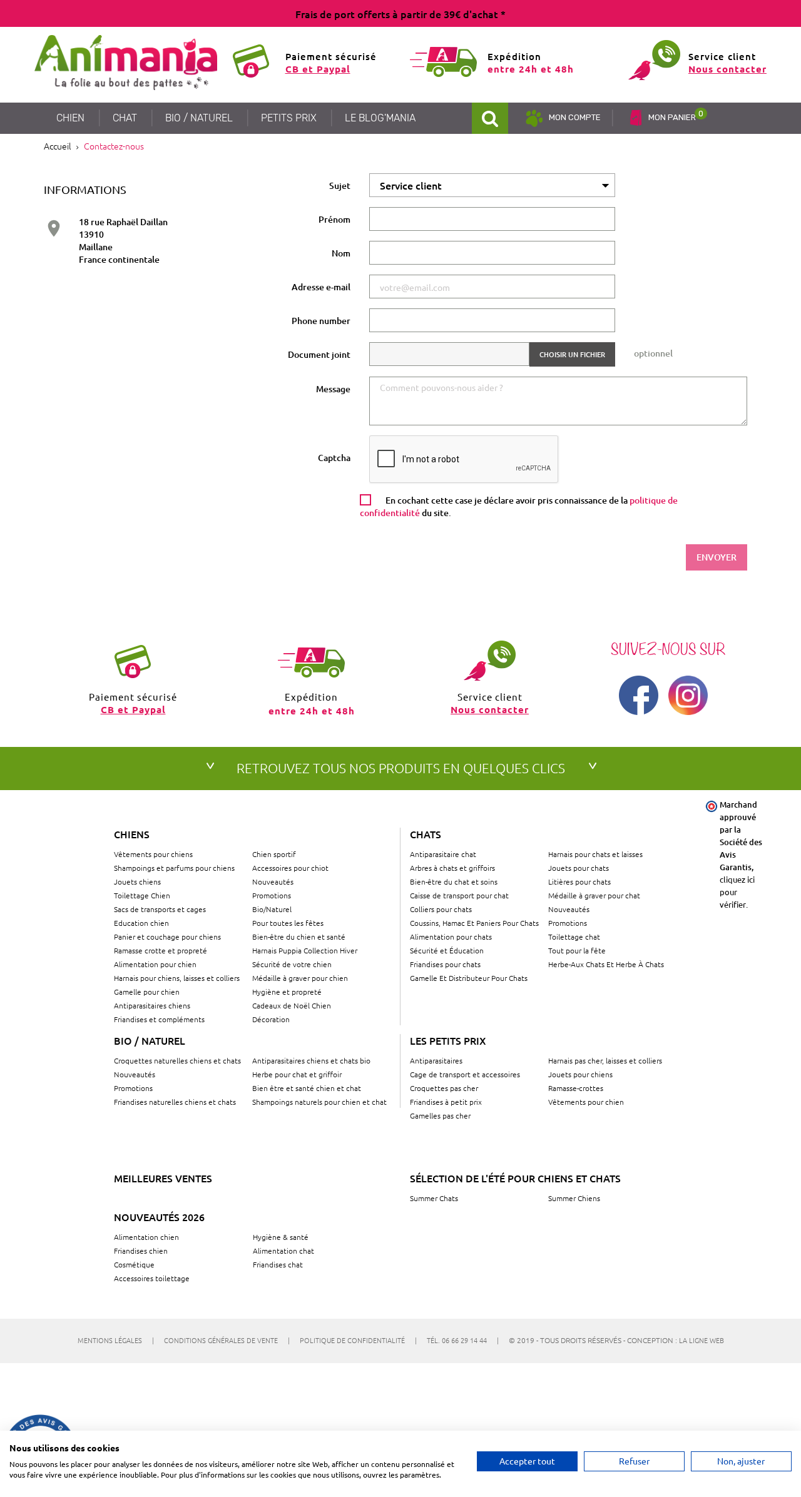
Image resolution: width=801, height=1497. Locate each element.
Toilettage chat (574, 936)
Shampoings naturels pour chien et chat (319, 1102)
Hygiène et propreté (287, 992)
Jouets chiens (137, 881)
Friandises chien (141, 1251)
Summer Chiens (574, 1198)
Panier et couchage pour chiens (167, 936)
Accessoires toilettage (152, 1278)
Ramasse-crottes (575, 1088)
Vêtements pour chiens (153, 854)
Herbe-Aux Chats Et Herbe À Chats (606, 964)
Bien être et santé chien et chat (306, 1088)
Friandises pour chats (445, 964)
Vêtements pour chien (586, 1102)
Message (333, 389)
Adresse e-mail (321, 287)
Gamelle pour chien (147, 992)
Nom (341, 253)
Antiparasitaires (436, 1060)
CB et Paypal (317, 69)
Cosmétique (134, 1264)
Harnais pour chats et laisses (595, 854)
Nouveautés (272, 881)
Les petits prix (448, 1040)
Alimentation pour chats (451, 936)
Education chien (141, 923)
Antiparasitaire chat (443, 854)
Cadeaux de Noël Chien (291, 1005)
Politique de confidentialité (358, 1340)
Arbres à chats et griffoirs (452, 868)
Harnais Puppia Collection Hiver (304, 950)
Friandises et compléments (159, 1019)
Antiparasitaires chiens (152, 1005)
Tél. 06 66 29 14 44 (463, 1340)
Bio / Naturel (149, 1040)
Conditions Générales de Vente (227, 1340)
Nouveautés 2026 (159, 1216)
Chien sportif (274, 854)
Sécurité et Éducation (447, 950)
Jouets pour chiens (580, 1074)
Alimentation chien (146, 1237)
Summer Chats (434, 1198)
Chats (425, 834)
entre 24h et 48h (530, 69)
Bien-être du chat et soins (453, 881)
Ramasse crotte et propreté (160, 950)
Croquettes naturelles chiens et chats (177, 1060)
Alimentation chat (283, 1251)
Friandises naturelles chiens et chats (175, 1102)
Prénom (334, 219)
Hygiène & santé (281, 1237)
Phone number (321, 321)
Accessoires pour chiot (290, 868)
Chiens (132, 834)
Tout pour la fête (577, 950)
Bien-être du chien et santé (298, 936)
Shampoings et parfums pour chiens (174, 868)
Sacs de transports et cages (160, 909)
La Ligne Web (701, 1340)
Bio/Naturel (272, 909)
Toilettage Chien (142, 895)
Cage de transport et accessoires (465, 1074)
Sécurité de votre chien (292, 964)
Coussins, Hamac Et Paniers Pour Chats (474, 923)
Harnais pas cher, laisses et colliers (605, 1060)
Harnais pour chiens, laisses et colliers (177, 978)
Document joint (319, 354)
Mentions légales (116, 1340)
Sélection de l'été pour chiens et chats (515, 1178)
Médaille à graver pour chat (594, 895)
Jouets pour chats (578, 868)
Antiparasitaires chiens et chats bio (311, 1060)
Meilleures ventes (163, 1178)
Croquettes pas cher (444, 1088)
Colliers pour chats (441, 909)
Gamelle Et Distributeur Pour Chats (469, 978)
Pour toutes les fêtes (288, 923)
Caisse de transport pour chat (459, 895)
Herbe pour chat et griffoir (297, 1074)
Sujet (339, 185)
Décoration (271, 1019)
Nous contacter (727, 69)
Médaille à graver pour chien (300, 978)
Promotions (271, 895)
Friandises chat (278, 1264)
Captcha (334, 458)
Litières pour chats (579, 881)
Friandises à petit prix (446, 1102)
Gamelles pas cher (440, 1115)
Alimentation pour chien (155, 964)
